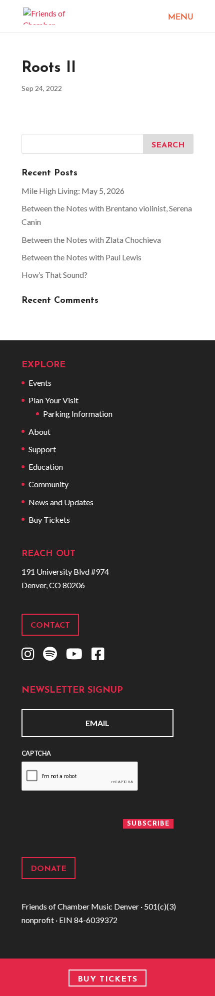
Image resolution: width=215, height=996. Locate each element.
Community (48, 484)
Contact (50, 626)
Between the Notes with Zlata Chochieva (91, 239)
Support (42, 449)
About (39, 431)
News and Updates (61, 502)
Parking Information (77, 413)
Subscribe (148, 824)
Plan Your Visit (53, 400)
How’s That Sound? (55, 274)
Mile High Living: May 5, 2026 (73, 190)
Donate (48, 869)
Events (40, 382)
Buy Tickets (49, 519)
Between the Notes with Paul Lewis (82, 257)
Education (45, 466)
